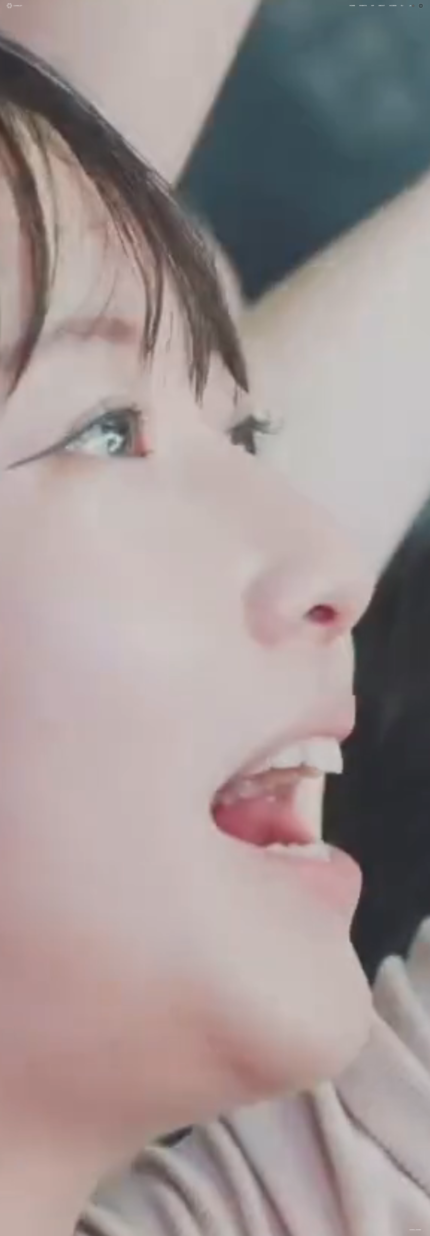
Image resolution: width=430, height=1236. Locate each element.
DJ (402, 5)
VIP (372, 5)
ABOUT (381, 5)
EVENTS (363, 5)
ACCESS (392, 5)
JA (410, 5)
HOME (352, 5)
